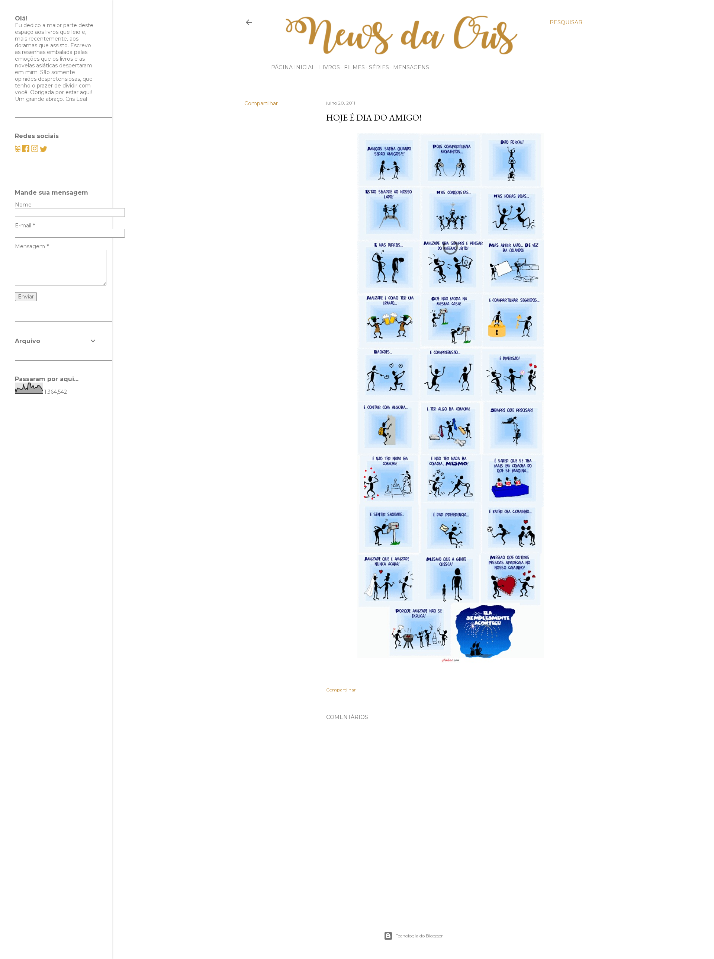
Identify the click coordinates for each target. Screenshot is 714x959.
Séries (379, 67)
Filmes (354, 67)
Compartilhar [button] (261, 103)
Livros (329, 67)
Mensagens (411, 67)
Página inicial (293, 67)
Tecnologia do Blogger (419, 936)
